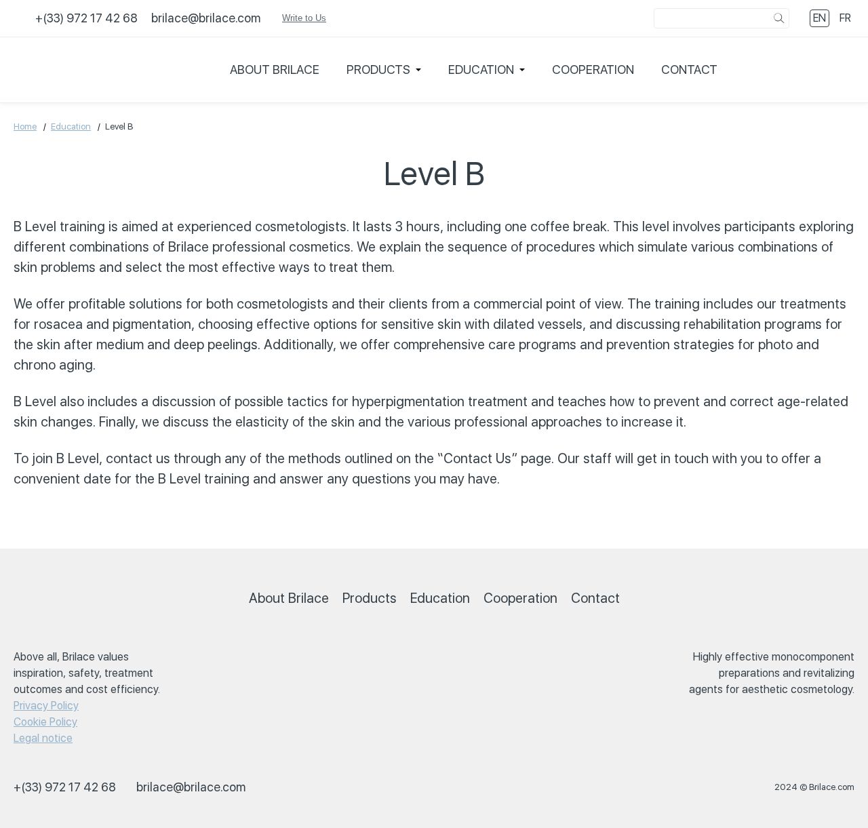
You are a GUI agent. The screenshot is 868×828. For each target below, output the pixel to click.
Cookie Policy (45, 721)
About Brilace (274, 69)
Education (481, 69)
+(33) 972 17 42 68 (86, 18)
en (819, 18)
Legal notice (43, 738)
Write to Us (304, 18)
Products (378, 69)
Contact (689, 69)
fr (845, 18)
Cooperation (593, 69)
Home (25, 126)
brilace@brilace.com (205, 18)
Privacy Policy (46, 705)
